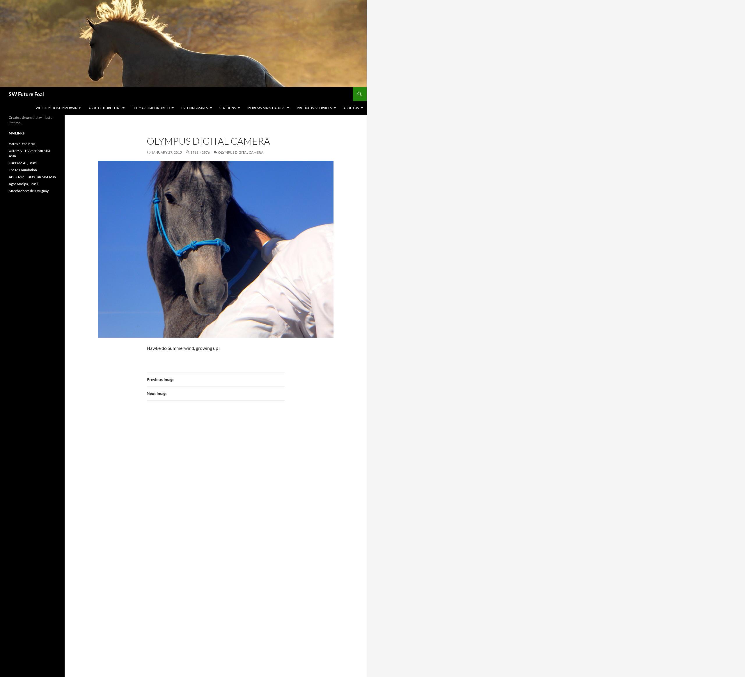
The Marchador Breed (151, 108)
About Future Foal (104, 108)
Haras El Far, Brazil (23, 143)
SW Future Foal (26, 94)
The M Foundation (23, 170)
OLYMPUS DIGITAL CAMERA (240, 152)
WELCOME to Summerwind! (58, 108)
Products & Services (314, 108)
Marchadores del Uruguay (29, 191)
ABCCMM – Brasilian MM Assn (32, 177)
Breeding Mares (194, 108)
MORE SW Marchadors (266, 108)
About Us (351, 108)
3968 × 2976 (200, 152)
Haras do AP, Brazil (23, 163)
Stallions (227, 108)
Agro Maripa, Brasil (23, 184)
